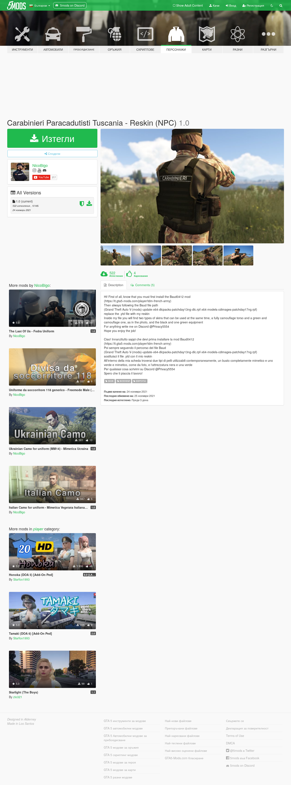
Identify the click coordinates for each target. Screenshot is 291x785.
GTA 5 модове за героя (120, 762)
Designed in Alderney (21, 719)
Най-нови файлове (178, 721)
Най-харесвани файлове (182, 735)
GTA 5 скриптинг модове (121, 755)
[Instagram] (34, 170)
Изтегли (56, 138)
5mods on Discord (242, 765)
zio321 (17, 697)
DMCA (230, 743)
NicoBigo (40, 165)
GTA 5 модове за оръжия (121, 747)
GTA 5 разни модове (118, 777)
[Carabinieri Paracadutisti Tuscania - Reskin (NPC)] (192, 186)
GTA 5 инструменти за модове (125, 721)
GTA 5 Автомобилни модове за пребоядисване (125, 737)
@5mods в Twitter (241, 750)
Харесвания (141, 276)
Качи (215, 5)
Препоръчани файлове (181, 728)
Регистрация (255, 5)
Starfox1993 (21, 579)
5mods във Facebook (244, 758)
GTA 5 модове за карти (120, 770)
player (38, 528)
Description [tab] (115, 285)
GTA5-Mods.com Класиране (184, 758)
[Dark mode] (271, 5)
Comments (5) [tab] (144, 285)
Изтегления (116, 276)
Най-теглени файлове (180, 743)
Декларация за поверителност (247, 728)
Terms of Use (235, 735)
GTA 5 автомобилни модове (123, 728)
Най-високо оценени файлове (186, 750)
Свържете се (235, 721)
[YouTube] (39, 170)
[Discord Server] (44, 170)
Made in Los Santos (20, 723)
